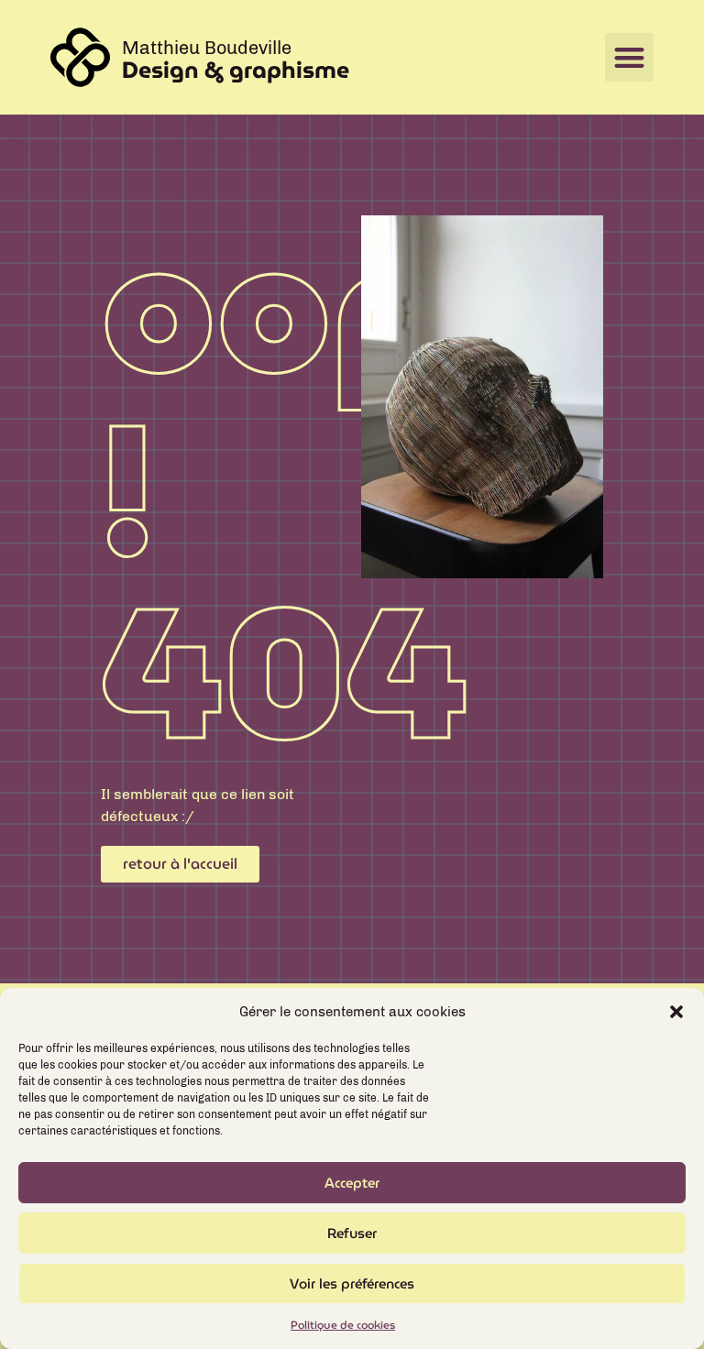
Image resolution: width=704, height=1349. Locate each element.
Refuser (352, 1234)
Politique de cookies (343, 1324)
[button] (676, 1012)
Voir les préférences (352, 1284)
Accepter (352, 1183)
